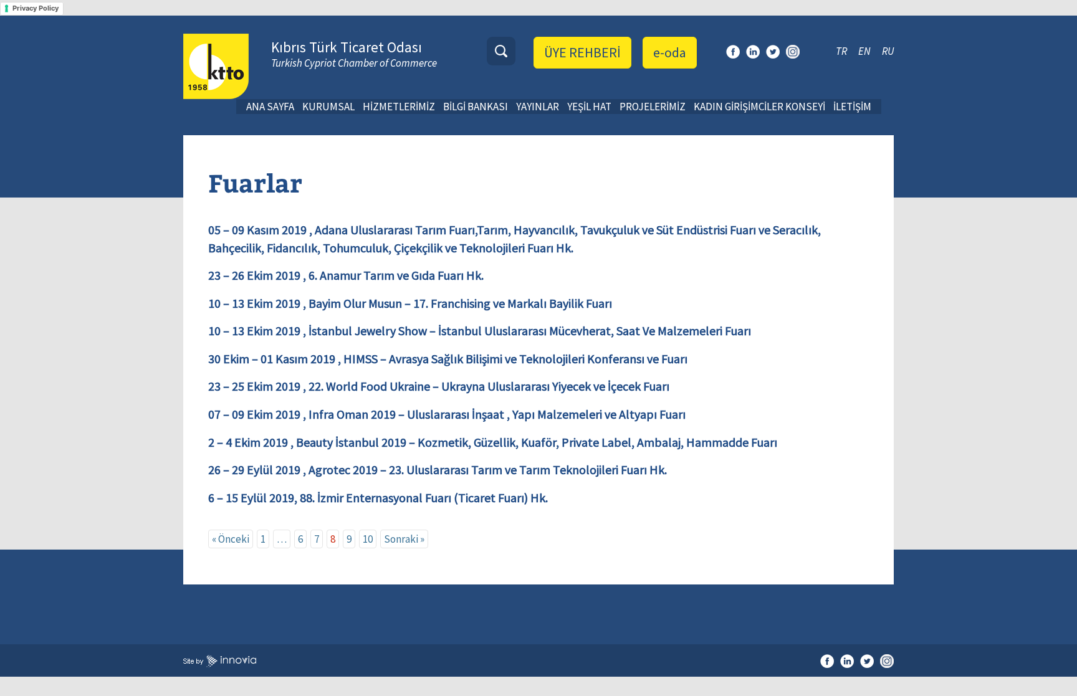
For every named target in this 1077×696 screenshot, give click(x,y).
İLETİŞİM (852, 106)
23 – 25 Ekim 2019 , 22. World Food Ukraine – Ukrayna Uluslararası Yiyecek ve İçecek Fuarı (438, 386)
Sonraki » (404, 539)
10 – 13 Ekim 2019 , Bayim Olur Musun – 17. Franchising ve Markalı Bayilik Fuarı (410, 303)
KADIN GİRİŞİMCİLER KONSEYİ (759, 106)
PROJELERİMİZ (653, 106)
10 (368, 539)
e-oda (669, 52)
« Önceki (230, 539)
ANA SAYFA (270, 106)
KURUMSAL (328, 106)
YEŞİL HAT (589, 106)
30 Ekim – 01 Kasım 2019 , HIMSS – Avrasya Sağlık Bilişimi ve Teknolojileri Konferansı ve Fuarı (447, 358)
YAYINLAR (537, 106)
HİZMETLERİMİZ (399, 106)
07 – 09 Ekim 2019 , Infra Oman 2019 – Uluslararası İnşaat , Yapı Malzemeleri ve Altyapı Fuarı (447, 414)
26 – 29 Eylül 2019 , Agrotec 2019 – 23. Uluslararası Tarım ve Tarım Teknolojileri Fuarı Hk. (437, 469)
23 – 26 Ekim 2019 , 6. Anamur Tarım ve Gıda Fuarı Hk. (346, 275)
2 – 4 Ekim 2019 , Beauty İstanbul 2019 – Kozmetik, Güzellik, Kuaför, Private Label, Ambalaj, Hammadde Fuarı (492, 442)
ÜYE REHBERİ (582, 52)
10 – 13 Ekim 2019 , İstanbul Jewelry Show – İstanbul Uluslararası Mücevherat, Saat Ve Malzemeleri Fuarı (479, 330)
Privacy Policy (35, 8)
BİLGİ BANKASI (475, 106)
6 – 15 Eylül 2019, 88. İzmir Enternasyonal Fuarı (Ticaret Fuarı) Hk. (378, 497)
